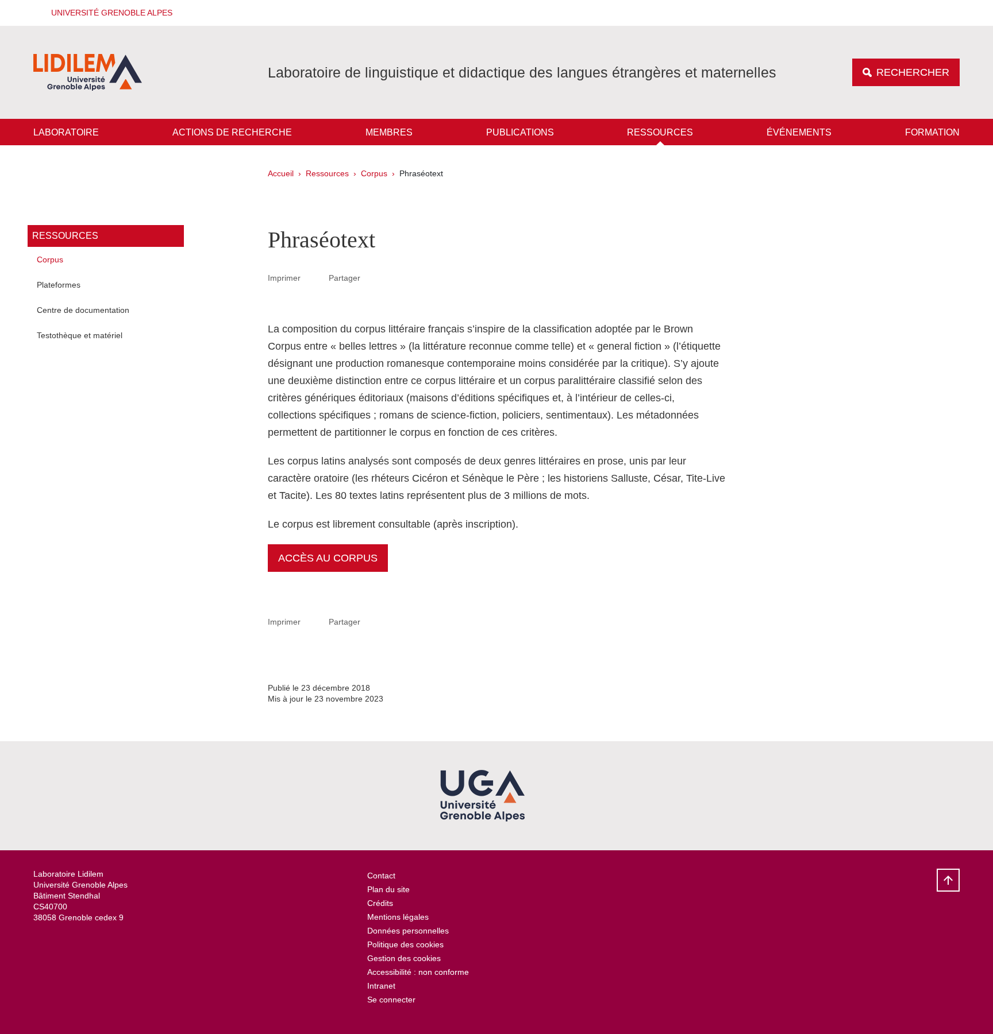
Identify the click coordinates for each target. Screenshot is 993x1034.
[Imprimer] (314, 277)
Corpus (374, 173)
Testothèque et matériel (79, 335)
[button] (108, 13)
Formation (932, 132)
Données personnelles (408, 930)
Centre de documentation (83, 310)
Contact (381, 875)
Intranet (381, 985)
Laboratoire (66, 132)
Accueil (281, 173)
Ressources (660, 132)
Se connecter (391, 999)
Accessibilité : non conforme (418, 972)
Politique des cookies (405, 944)
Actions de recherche (232, 132)
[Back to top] (948, 880)
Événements (799, 132)
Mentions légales (398, 916)
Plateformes (58, 284)
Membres (389, 132)
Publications (520, 132)
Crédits (380, 903)
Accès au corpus (328, 558)
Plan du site (388, 889)
